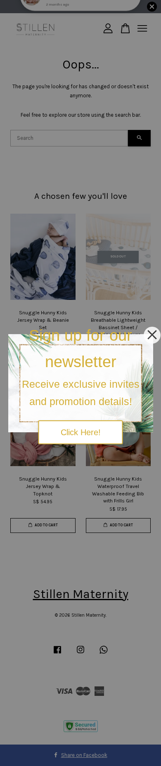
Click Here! (81, 432)
